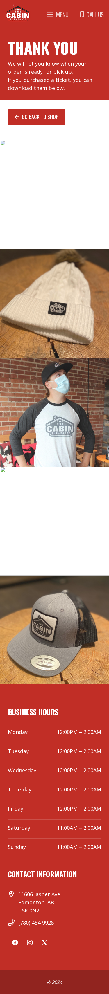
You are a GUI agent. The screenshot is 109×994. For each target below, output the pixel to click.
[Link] (18, 13)
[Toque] (54, 194)
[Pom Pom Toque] (54, 303)
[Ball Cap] (54, 630)
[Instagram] (29, 942)
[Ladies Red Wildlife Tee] (54, 521)
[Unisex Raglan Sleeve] (54, 412)
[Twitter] (44, 942)
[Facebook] (15, 942)
